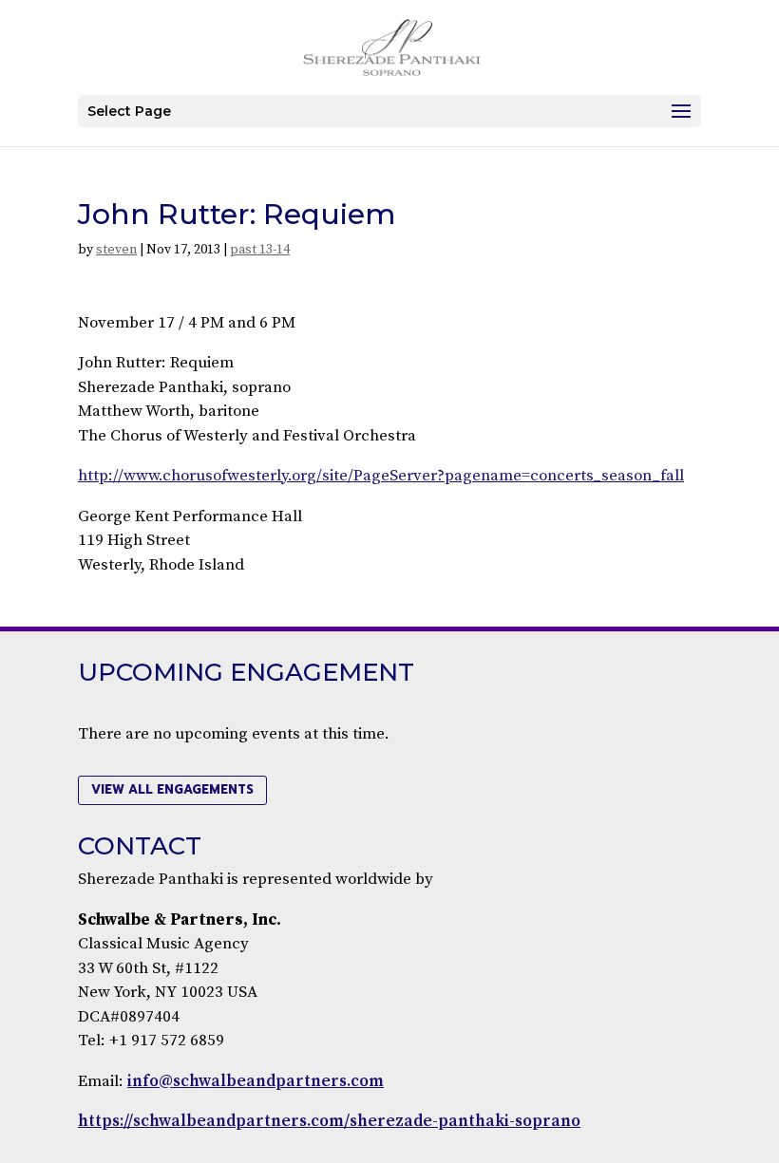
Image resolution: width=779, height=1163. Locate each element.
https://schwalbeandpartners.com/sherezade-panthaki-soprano (329, 1121)
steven (116, 249)
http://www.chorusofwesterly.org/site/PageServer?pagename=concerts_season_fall (381, 475)
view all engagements (172, 789)
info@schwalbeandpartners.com (255, 1081)
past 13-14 (260, 249)
